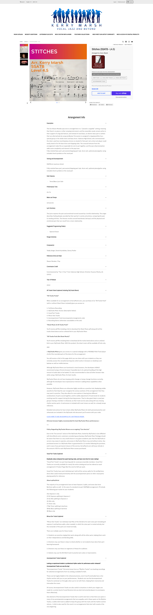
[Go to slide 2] (58, 102)
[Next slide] (85, 102)
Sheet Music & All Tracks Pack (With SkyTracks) (106, 74)
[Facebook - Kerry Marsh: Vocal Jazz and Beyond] (126, 42)
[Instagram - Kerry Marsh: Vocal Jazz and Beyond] (129, 42)
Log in (115, 2)
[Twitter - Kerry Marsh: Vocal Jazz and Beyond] (123, 42)
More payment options (121, 97)
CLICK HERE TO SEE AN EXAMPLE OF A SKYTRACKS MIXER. (65, 416)
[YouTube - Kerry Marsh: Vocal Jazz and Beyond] (132, 42)
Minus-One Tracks (121, 77)
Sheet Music (96, 77)
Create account (121, 2)
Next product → (129, 44)
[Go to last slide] (30, 102)
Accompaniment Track (99, 81)
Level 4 (26, 41)
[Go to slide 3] (59, 102)
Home (21, 41)
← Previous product (117, 44)
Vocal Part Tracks (107, 77)
